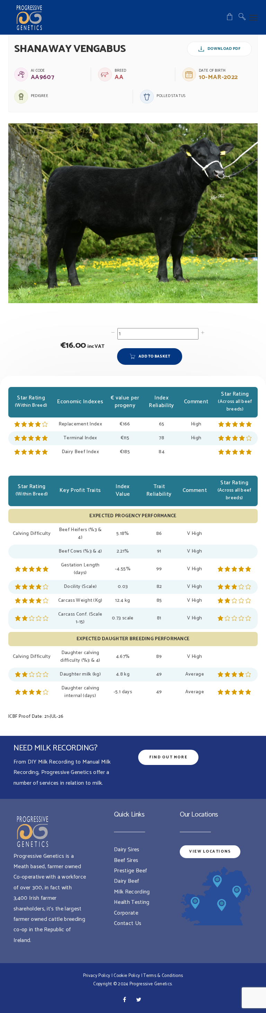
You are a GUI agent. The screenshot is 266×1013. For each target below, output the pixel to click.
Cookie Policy (127, 975)
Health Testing (131, 902)
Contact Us (127, 923)
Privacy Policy (96, 975)
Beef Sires (126, 860)
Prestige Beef (130, 870)
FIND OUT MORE (168, 757)
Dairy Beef (126, 881)
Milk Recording (132, 892)
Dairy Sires (127, 849)
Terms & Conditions (163, 975)
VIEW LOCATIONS (210, 851)
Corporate (126, 913)
